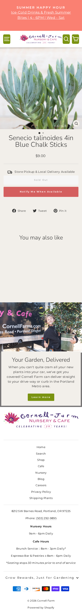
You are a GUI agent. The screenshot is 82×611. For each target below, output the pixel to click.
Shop (41, 460)
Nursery (40, 472)
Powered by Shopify (41, 607)
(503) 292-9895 (46, 518)
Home (41, 447)
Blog (41, 479)
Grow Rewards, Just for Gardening (39, 577)
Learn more (41, 397)
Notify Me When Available (41, 191)
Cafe (41, 466)
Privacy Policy (41, 491)
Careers (41, 485)
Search (41, 453)
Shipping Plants (41, 498)
